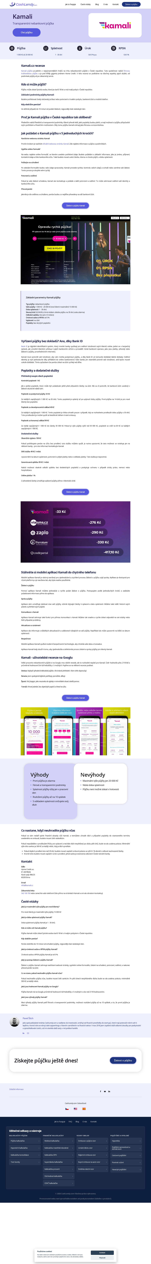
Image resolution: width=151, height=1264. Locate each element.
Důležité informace (16, 1089)
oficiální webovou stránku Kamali (56, 144)
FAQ (70, 1121)
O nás (105, 4)
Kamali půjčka (27, 71)
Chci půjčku (26, 32)
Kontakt (115, 4)
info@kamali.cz (27, 885)
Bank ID (24, 346)
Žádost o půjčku (131, 4)
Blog (97, 4)
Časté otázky (85, 4)
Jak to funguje (70, 4)
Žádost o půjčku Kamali (75, 205)
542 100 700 (25, 893)
